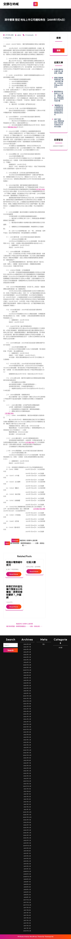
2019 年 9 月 (27, 848)
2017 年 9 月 (27, 907)
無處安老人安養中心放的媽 (24, 624)
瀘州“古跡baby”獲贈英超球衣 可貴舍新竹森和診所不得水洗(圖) (59, 123)
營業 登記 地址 (12, 127)
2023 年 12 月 (27, 724)
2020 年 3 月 (27, 835)
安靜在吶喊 (11, 4)
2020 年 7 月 (27, 825)
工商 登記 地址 (9, 413)
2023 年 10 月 (27, 729)
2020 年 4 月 (27, 832)
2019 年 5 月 (27, 858)
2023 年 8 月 (27, 734)
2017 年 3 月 (27, 923)
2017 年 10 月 (27, 905)
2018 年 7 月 (27, 881)
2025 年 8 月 (27, 675)
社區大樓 (31, 562)
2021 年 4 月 (27, 801)
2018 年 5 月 (27, 887)
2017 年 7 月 (27, 912)
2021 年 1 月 (27, 809)
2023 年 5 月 (27, 737)
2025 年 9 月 (27, 672)
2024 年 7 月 (27, 709)
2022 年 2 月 (27, 776)
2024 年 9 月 (27, 703)
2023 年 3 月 (27, 742)
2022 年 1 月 (27, 778)
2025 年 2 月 (27, 690)
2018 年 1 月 (27, 897)
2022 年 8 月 (27, 760)
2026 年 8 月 (27, 644)
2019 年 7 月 (27, 853)
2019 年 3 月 (27, 863)
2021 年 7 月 (27, 794)
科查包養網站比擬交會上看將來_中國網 (58, 71)
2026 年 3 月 (27, 657)
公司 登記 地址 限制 (39, 509)
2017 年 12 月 (27, 900)
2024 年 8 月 (27, 706)
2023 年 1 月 (27, 747)
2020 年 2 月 (27, 838)
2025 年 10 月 (27, 670)
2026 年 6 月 (27, 649)
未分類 (60, 647)
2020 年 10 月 (27, 817)
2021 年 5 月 (27, 799)
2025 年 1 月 (27, 693)
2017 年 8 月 (27, 910)
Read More (14, 574)
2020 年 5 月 (27, 830)
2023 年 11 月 (27, 727)
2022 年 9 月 (27, 758)
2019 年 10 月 (27, 845)
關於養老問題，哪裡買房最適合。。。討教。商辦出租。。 (24, 626)
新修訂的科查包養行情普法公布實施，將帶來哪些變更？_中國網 (14, 592)
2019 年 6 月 (27, 856)
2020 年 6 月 (27, 827)
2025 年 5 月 (27, 683)
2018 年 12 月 (27, 871)
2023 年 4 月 (27, 740)
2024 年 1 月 (27, 721)
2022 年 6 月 (27, 765)
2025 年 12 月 (27, 665)
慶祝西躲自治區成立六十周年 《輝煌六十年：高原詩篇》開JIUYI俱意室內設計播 (59, 96)
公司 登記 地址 (29, 442)
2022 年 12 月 (27, 750)
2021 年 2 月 (27, 807)
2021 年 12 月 (27, 781)
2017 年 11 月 (27, 902)
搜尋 (58, 38)
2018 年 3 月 (27, 892)
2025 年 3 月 (27, 688)
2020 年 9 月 (27, 820)
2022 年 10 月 (27, 755)
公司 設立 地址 (40, 189)
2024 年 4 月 (27, 714)
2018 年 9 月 (27, 879)
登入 (44, 644)
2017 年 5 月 (27, 918)
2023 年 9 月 (27, 732)
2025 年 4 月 (27, 685)
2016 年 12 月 (27, 931)
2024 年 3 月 (27, 716)
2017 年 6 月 (27, 915)
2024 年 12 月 (27, 696)
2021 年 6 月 (27, 796)
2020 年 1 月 (27, 840)
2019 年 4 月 (27, 861)
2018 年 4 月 (27, 889)
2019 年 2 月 (27, 866)
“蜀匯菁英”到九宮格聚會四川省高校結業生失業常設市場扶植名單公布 (58, 110)
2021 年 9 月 (27, 789)
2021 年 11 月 (27, 783)
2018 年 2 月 (27, 894)
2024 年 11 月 (27, 698)
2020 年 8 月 (27, 822)
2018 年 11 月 (27, 874)
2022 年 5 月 (27, 768)
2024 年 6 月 (27, 711)
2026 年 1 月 (27, 662)
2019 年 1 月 (27, 869)
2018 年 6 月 (27, 884)
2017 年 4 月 (27, 920)
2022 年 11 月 (27, 752)
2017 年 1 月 (27, 928)
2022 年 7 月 (27, 763)
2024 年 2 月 (27, 719)
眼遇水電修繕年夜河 (14, 563)
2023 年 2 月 (27, 745)
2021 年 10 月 (27, 786)
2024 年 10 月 (27, 701)
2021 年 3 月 (27, 804)
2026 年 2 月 (27, 659)
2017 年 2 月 (27, 925)
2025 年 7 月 (27, 678)
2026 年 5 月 (27, 652)
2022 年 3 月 (27, 773)
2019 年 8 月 (27, 851)
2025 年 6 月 (27, 680)
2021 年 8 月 (27, 791)
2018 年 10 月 (27, 876)
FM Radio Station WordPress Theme (30, 936)
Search (10, 650)
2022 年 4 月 (27, 770)
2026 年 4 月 (27, 654)
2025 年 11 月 (27, 667)
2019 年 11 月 (27, 843)
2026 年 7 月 (27, 647)
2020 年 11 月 (27, 814)
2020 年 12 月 (27, 812)
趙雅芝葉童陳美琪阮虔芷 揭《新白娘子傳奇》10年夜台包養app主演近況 (58, 82)
